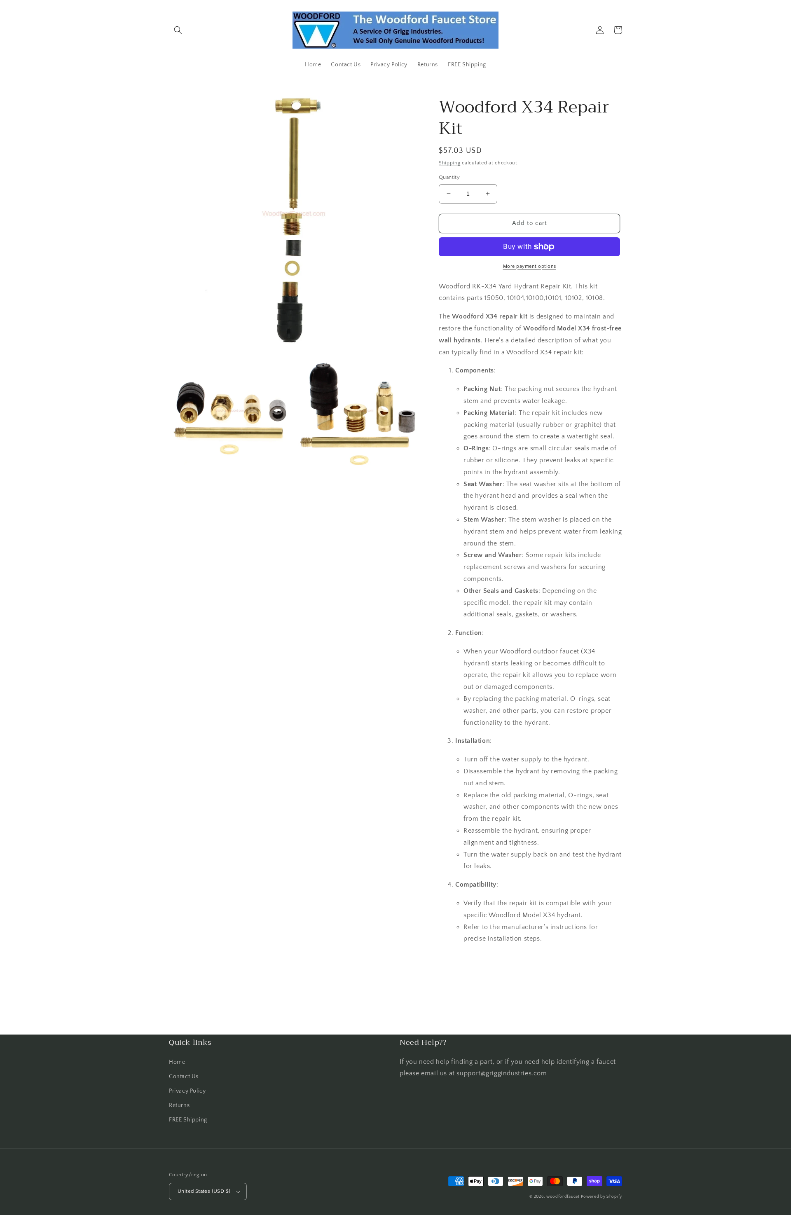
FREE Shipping (188, 1120)
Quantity (449, 177)
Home (177, 1062)
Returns (179, 1105)
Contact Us (184, 1076)
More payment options (529, 266)
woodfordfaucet (563, 1196)
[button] (178, 30)
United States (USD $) (204, 1191)
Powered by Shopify (601, 1196)
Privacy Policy (187, 1091)
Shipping (450, 163)
